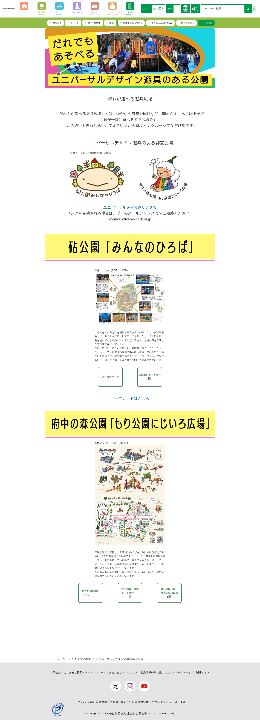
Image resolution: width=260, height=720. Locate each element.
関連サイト (203, 672)
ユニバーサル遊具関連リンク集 (130, 207)
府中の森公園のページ (90, 592)
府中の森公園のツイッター (130, 590)
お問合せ (207, 23)
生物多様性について (132, 23)
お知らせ (57, 23)
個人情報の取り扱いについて (158, 672)
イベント (74, 23)
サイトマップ (186, 672)
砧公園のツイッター (149, 374)
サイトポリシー (94, 672)
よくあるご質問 (73, 672)
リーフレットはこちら (130, 398)
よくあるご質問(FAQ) (162, 23)
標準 (155, 8)
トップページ (62, 658)
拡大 (161, 8)
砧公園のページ (110, 376)
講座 (111, 23)
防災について (187, 23)
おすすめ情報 (94, 23)
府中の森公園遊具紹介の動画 (169, 590)
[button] (195, 9)
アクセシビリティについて (122, 672)
